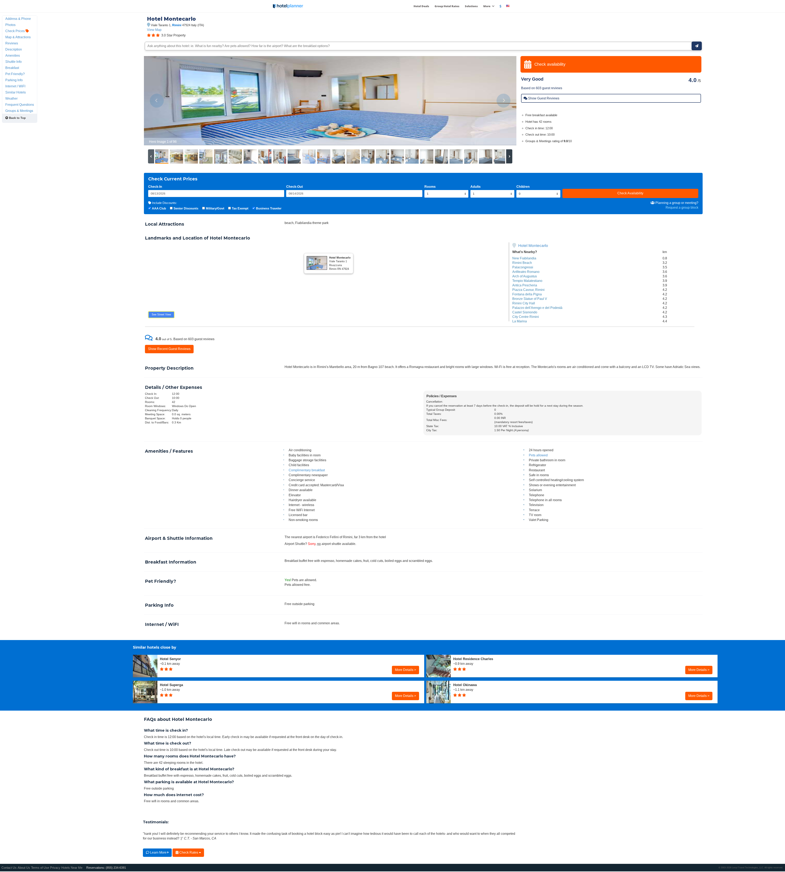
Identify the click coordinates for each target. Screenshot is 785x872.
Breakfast (12, 68)
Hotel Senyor (170, 659)
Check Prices (15, 31)
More (487, 6)
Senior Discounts (186, 208)
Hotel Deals (421, 6)
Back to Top (17, 117)
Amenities (12, 55)
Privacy (55, 867)
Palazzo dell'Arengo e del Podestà (537, 307)
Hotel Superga (171, 685)
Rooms (430, 186)
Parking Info (14, 80)
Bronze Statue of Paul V (529, 298)
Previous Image (157, 100)
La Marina (519, 321)
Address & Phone (18, 18)
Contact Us (9, 867)
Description (13, 49)
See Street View (161, 314)
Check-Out (294, 186)
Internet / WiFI (15, 86)
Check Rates (188, 852)
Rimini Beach (522, 262)
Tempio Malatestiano (527, 280)
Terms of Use (40, 867)
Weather (11, 98)
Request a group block (682, 207)
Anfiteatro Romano (525, 271)
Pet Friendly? (15, 74)
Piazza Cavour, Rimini (528, 289)
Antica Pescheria (524, 285)
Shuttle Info (13, 61)
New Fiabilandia (524, 258)
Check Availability (630, 193)
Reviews (11, 43)
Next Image (503, 100)
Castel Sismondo (524, 312)
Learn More (158, 852)
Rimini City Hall (523, 303)
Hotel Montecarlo (533, 245)
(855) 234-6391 (116, 867)
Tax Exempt (240, 208)
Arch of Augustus (524, 276)
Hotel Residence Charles (473, 659)
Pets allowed (538, 455)
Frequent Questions (19, 104)
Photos (10, 25)
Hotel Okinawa (465, 685)
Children (523, 186)
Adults (475, 186)
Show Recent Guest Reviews (169, 349)
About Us (24, 867)
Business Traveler (268, 208)
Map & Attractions (18, 37)
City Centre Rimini (525, 316)
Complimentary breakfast (307, 470)
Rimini (176, 25)
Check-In (155, 186)
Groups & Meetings (19, 111)
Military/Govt (215, 208)
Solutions (471, 6)
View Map (154, 30)
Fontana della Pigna (527, 294)
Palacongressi (522, 267)
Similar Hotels (15, 92)
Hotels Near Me (71, 867)
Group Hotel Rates (447, 6)
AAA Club (159, 208)
